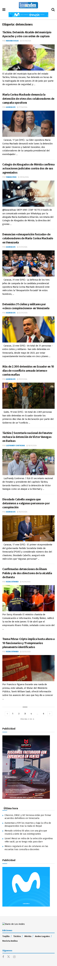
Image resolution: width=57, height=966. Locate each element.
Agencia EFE (11, 107)
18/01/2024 (32, 446)
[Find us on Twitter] (8, 957)
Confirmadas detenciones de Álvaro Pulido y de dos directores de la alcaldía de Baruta (27, 573)
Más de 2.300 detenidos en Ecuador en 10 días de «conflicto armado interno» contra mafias (28, 370)
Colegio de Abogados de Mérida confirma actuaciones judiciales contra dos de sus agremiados (28, 168)
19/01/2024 (23, 379)
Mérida (27, 936)
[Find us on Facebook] (3, 957)
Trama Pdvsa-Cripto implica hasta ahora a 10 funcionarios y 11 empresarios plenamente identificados (28, 643)
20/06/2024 (26, 41)
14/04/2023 (26, 582)
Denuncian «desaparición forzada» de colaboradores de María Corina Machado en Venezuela (27, 238)
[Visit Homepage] (28, 5)
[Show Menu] (3, 9)
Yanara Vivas (11, 177)
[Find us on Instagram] (14, 957)
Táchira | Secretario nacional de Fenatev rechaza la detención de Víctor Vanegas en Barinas (27, 437)
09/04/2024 (24, 177)
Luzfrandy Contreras (15, 446)
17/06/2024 (23, 107)
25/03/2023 (26, 652)
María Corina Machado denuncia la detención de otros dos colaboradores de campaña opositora (28, 98)
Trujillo (6, 936)
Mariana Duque (12, 41)
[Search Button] (53, 9)
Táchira (17, 936)
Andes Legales (42, 936)
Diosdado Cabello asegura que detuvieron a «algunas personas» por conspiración (26, 503)
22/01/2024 (23, 313)
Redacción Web (12, 582)
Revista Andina (10, 941)
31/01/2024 (23, 247)
